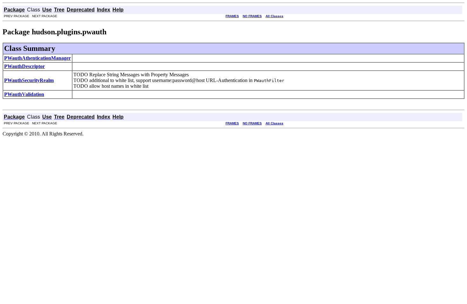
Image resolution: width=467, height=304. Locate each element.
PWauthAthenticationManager (37, 58)
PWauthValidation (24, 94)
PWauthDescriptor (24, 66)
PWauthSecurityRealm (29, 80)
